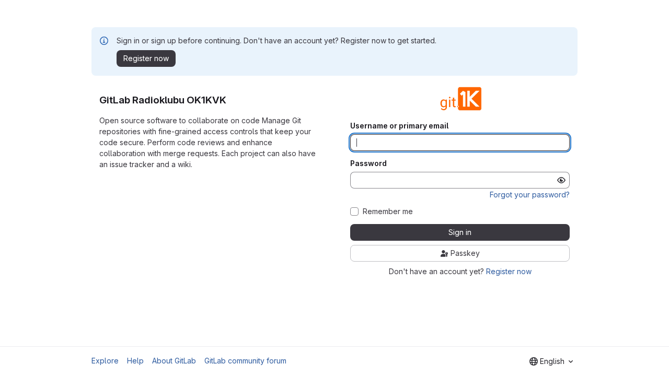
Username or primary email (399, 126)
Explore (105, 360)
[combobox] (551, 361)
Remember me (388, 211)
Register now (509, 271)
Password (368, 163)
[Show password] (561, 180)
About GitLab (174, 360)
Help (135, 360)
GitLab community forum (245, 360)
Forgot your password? (530, 194)
